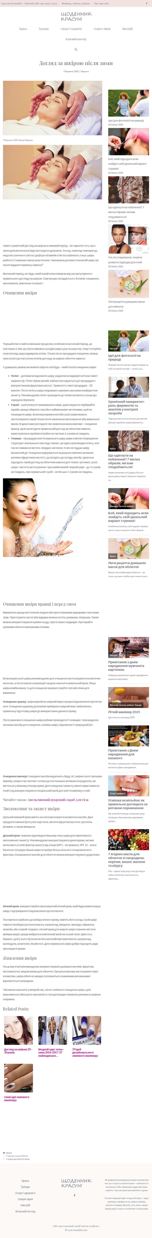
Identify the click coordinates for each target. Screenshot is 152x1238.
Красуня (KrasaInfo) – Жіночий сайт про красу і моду (29, 3)
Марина (85, 71)
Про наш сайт (101, 3)
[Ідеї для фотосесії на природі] (128, 104)
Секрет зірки (102, 29)
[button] (76, 49)
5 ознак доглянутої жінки (18, 1159)
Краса (23, 29)
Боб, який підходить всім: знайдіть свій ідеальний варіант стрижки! (127, 163)
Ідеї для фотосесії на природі (126, 120)
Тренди (44, 29)
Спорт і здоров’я (71, 29)
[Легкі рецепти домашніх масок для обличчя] (128, 284)
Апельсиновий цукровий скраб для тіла (58, 799)
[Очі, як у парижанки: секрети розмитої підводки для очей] (128, 239)
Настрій (127, 29)
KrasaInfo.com (80, 1230)
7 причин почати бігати (17, 1156)
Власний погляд (76, 39)
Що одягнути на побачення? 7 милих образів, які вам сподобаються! (126, 212)
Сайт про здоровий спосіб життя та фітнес (76, 1226)
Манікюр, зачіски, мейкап (76, 3)
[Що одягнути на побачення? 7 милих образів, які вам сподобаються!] (128, 190)
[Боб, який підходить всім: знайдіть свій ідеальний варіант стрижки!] (128, 142)
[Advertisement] (52, 221)
